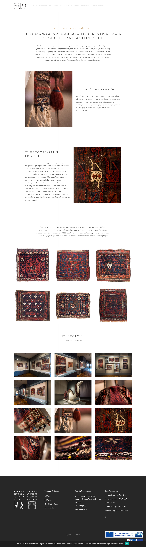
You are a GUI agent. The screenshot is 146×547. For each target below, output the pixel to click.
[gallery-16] (32, 392)
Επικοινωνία (49, 508)
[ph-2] (73, 265)
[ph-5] (73, 305)
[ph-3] (113, 265)
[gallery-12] (32, 448)
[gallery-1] (32, 365)
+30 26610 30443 (80, 506)
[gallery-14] (73, 448)
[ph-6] (113, 305)
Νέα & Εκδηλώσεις (51, 504)
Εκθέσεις (47, 496)
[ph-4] (32, 305)
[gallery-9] (73, 420)
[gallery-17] (113, 448)
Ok (127, 544)
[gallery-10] (113, 420)
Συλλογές (47, 500)
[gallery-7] (113, 392)
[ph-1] (32, 265)
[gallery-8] (32, 420)
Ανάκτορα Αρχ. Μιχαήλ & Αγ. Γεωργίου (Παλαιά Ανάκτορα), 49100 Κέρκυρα (88, 499)
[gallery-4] (73, 392)
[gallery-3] (113, 365)
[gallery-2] (73, 365)
